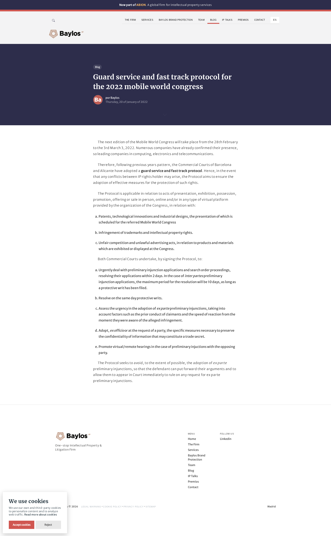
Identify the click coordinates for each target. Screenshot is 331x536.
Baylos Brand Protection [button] (176, 20)
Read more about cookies (40, 514)
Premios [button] (243, 20)
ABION (141, 5)
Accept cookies (22, 524)
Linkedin (225, 439)
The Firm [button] (130, 20)
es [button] (275, 20)
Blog (97, 67)
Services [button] (147, 20)
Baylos (115, 97)
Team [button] (201, 20)
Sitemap (151, 507)
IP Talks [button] (227, 20)
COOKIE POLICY (112, 507)
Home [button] (192, 439)
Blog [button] (213, 20)
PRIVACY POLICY (134, 507)
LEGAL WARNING (91, 507)
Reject (48, 524)
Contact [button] (259, 20)
